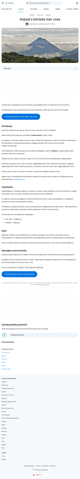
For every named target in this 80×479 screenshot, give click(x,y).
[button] (2, 3)
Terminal (33, 9)
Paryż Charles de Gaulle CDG (10, 418)
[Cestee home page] (9, 3)
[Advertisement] (40, 86)
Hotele (46, 9)
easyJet (4, 405)
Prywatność (45, 466)
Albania (4, 435)
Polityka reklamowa (43, 284)
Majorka (4, 444)
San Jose (40, 15)
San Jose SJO (7, 9)
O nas (3, 456)
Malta (3, 425)
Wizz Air (4, 411)
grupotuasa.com (18, 179)
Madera (4, 421)
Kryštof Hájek (33, 24)
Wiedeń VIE (5, 385)
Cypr (3, 441)
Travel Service (6, 415)
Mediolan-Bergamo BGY (9, 401)
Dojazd (21, 9)
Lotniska (32, 15)
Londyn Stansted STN (8, 388)
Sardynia (4, 398)
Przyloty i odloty (72, 9)
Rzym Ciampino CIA (8, 408)
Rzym (3, 438)
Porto (3, 448)
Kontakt (4, 459)
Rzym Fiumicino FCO (8, 395)
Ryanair (4, 392)
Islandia (4, 431)
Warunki (38, 466)
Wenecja (4, 428)
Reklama (53, 466)
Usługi (57, 9)
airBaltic (4, 382)
